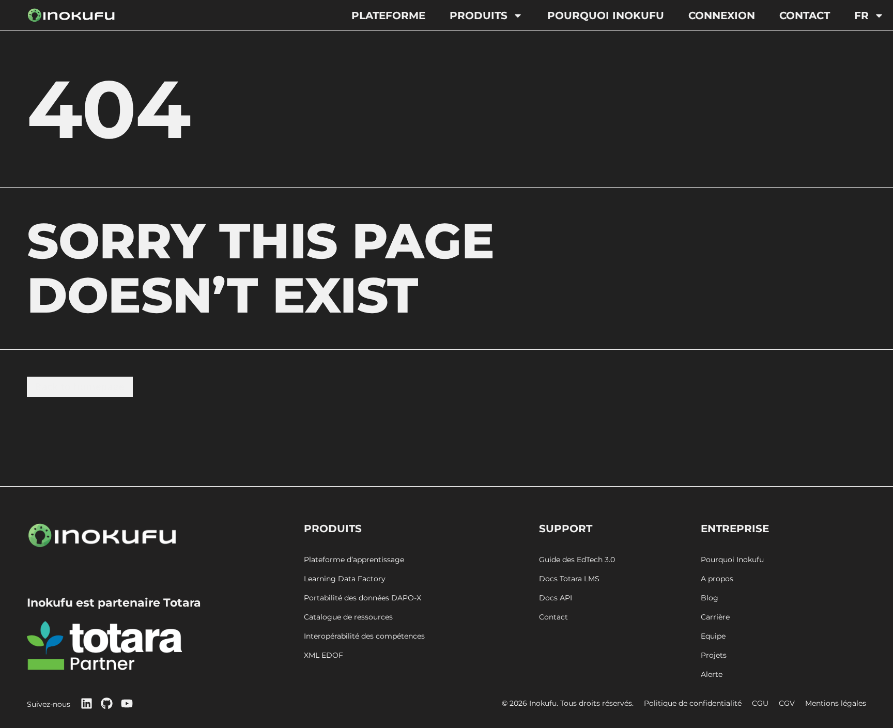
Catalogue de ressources (348, 617)
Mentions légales (835, 703)
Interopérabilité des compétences (364, 636)
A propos (717, 579)
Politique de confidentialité (693, 703)
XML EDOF (323, 655)
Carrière (715, 617)
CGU (760, 703)
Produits (478, 15)
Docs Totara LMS (569, 579)
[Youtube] (127, 703)
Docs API (555, 598)
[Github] (107, 703)
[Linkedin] (87, 703)
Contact (804, 15)
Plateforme (388, 15)
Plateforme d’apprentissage (354, 559)
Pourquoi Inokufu (605, 15)
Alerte (711, 674)
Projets (714, 655)
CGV (787, 703)
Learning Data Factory (345, 579)
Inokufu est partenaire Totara (114, 603)
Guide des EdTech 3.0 (577, 559)
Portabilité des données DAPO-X (362, 598)
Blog (709, 598)
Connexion (721, 15)
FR (861, 15)
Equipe (713, 636)
